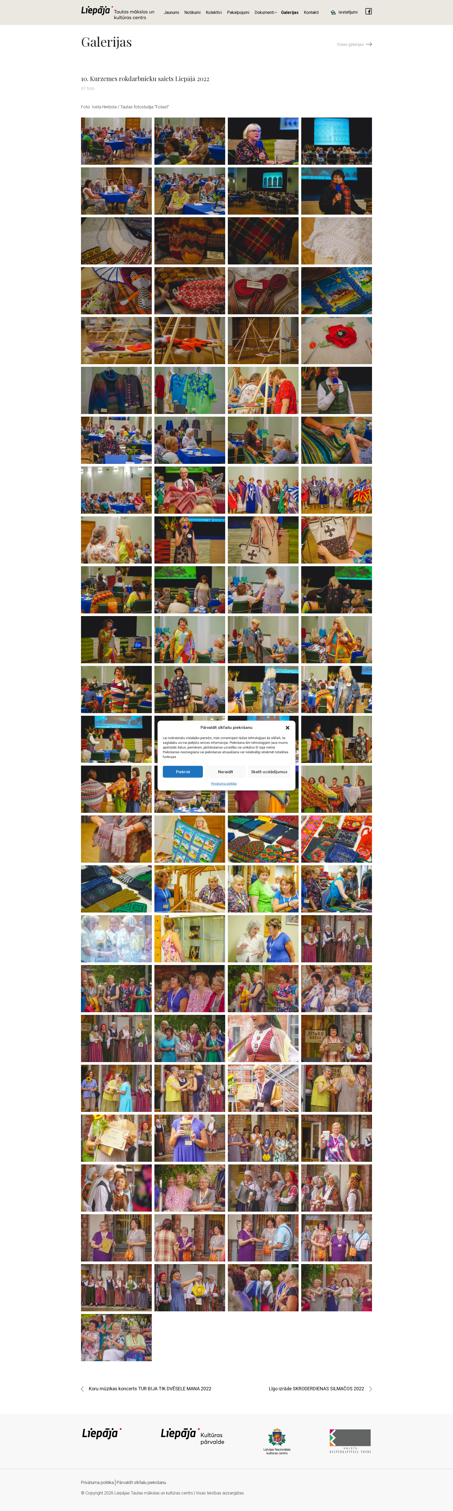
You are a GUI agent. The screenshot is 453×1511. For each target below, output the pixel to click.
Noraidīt (225, 771)
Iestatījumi (347, 12)
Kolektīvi (214, 12)
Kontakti (311, 12)
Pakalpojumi (238, 12)
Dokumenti (264, 12)
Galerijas (290, 12)
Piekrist (183, 771)
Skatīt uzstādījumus (269, 771)
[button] (287, 727)
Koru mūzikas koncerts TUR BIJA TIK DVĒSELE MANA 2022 (150, 1388)
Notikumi (192, 12)
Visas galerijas (351, 44)
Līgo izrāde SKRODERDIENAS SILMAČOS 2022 (316, 1388)
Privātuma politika (224, 784)
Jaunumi (171, 12)
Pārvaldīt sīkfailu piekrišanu (141, 1482)
